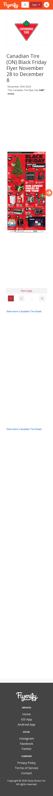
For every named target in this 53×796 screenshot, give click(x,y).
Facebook (26, 744)
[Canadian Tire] (26, 30)
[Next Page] (48, 192)
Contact (26, 773)
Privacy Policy (26, 763)
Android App (26, 724)
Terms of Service (26, 768)
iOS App (26, 719)
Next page (26, 290)
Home (26, 714)
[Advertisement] (26, 123)
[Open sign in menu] (46, 5)
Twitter (26, 749)
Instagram (26, 738)
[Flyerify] (3, 5)
